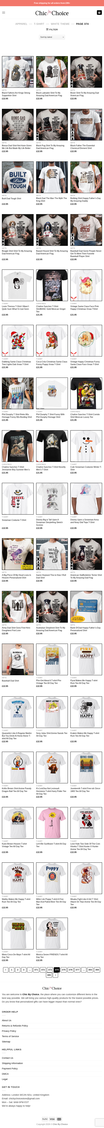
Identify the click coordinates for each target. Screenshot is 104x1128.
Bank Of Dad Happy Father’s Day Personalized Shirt (85, 629)
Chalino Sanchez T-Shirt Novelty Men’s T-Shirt (51, 468)
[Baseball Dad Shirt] (17, 659)
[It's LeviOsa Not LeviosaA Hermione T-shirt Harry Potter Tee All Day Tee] (52, 767)
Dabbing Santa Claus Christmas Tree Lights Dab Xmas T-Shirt (16, 362)
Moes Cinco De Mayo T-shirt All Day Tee (16, 955)
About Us (6, 1020)
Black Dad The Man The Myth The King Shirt (51, 199)
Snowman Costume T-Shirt (14, 520)
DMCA (5, 1074)
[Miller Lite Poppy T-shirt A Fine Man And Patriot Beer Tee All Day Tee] (52, 878)
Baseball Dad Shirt (10, 681)
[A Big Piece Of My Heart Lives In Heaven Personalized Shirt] (17, 554)
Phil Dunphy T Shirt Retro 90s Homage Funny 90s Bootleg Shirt (17, 415)
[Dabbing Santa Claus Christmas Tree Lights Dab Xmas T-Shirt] (17, 340)
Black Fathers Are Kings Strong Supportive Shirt (16, 94)
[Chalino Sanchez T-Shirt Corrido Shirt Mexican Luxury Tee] (86, 393)
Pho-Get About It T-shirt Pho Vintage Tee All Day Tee (48, 681)
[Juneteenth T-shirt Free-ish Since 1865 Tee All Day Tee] (86, 767)
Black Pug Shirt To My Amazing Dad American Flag (50, 146)
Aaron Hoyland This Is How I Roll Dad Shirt (51, 576)
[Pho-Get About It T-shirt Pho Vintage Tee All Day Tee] (52, 659)
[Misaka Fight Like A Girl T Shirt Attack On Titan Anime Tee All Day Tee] (86, 878)
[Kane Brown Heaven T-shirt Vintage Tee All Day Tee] (17, 822)
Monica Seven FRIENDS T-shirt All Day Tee (52, 955)
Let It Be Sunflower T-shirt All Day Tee (51, 845)
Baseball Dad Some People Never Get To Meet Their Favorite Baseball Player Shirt (85, 253)
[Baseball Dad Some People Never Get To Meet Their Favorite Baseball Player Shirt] (86, 229)
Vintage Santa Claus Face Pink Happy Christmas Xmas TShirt (84, 307)
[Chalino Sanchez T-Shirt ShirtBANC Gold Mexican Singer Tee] (52, 285)
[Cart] (99, 12)
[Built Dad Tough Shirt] (17, 177)
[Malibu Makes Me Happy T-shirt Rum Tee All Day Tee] (17, 878)
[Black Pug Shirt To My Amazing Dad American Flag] (52, 124)
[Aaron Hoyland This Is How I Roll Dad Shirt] (52, 554)
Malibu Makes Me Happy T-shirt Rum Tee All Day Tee (16, 900)
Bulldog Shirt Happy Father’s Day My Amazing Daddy (85, 199)
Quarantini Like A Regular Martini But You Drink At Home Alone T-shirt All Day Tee (17, 736)
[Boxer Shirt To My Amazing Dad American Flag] (86, 71)
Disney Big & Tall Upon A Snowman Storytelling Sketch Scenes (49, 522)
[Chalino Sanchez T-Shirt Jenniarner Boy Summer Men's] (17, 446)
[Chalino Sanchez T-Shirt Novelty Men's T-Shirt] (52, 446)
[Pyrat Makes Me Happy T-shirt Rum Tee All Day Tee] (86, 659)
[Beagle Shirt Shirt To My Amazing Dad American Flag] (17, 229)
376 (70, 969)
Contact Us (7, 1058)
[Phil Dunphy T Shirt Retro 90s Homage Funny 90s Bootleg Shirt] (17, 393)
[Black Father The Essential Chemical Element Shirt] (86, 124)
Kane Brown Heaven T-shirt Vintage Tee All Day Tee (14, 845)
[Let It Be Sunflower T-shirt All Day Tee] (52, 822)
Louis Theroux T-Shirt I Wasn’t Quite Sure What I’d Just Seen (15, 307)
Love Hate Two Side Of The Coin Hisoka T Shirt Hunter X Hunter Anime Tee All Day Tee (85, 846)
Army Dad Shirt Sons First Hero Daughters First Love (16, 629)
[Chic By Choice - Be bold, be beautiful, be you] (52, 12)
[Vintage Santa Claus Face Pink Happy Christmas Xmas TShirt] (86, 285)
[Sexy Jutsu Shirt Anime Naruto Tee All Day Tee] (52, 712)
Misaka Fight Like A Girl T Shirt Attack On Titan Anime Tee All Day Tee (85, 902)
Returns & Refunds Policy (15, 1025)
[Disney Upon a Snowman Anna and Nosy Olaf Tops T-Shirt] (86, 498)
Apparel (21, 23)
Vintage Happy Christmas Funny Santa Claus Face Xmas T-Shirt (85, 362)
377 (77, 969)
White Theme (60, 23)
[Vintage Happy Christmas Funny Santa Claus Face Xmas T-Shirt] (86, 340)
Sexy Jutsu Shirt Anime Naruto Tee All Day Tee (51, 734)
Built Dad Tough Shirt (11, 198)
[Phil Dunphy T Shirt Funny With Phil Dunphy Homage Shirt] (52, 393)
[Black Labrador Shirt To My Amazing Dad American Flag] (52, 71)
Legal (4, 1079)
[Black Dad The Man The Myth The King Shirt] (52, 177)
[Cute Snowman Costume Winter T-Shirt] (86, 446)
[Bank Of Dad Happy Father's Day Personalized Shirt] (86, 606)
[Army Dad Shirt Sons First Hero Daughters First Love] (17, 606)
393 (90, 969)
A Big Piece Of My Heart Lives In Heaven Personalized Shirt (16, 576)
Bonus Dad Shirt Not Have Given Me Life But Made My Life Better (17, 146)
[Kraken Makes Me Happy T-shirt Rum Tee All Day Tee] (86, 712)
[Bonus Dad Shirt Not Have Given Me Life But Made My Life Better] (17, 124)
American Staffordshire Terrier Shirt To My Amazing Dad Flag (86, 576)
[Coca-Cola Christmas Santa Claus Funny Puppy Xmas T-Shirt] (52, 340)
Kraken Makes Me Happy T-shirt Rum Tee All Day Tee (84, 734)
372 (43, 969)
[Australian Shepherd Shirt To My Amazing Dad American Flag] (52, 606)
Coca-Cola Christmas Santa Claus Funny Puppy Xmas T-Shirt (51, 362)
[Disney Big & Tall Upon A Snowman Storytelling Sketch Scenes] (52, 498)
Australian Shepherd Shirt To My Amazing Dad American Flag (50, 629)
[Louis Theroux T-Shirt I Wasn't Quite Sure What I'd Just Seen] (17, 285)
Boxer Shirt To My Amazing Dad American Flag (84, 94)
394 (97, 969)
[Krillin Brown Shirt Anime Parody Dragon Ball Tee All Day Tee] (17, 767)
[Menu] (3, 12)
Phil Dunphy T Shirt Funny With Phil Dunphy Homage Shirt (50, 415)
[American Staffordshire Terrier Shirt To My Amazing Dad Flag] (86, 554)
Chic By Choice (30, 994)
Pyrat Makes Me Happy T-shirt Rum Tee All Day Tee (83, 681)
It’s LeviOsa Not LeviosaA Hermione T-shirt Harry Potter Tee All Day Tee (51, 791)
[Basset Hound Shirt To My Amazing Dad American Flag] (52, 229)
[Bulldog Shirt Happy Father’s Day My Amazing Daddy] (86, 177)
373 (50, 969)
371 (36, 969)
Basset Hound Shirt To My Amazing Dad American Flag (52, 252)
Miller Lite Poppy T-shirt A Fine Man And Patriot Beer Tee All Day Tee (51, 902)
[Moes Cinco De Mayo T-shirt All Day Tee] (17, 933)
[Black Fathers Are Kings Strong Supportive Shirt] (17, 71)
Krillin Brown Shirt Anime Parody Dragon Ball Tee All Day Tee (16, 789)
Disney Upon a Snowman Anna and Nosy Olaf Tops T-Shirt (84, 520)
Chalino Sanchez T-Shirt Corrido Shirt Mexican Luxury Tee (85, 415)
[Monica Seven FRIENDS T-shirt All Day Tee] (52, 933)
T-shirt (39, 23)
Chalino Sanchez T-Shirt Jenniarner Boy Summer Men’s (16, 468)
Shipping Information (12, 1063)
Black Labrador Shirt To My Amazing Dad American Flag (49, 94)
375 (64, 969)
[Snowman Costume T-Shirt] (17, 498)
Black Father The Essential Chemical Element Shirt (82, 146)
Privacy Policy (9, 1031)
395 (49, 975)
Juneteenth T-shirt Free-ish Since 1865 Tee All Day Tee (85, 789)
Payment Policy (10, 1068)
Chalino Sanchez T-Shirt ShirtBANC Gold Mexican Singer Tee (51, 309)
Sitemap (6, 1041)
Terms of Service (10, 1036)
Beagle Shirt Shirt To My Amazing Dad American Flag (17, 252)
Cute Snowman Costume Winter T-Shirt (86, 468)
